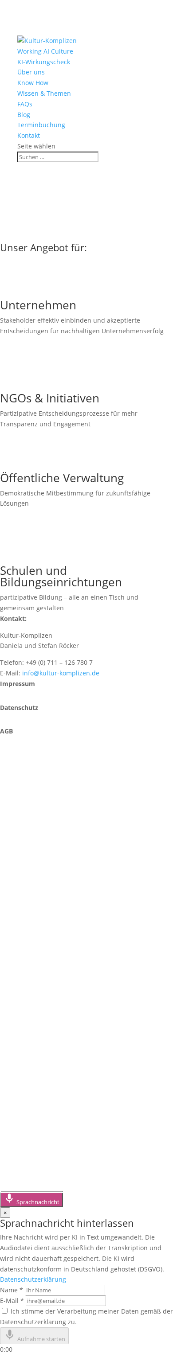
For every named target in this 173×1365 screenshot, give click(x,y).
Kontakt (28, 135)
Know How (32, 82)
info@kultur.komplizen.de (62, 942)
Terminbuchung (41, 125)
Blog (23, 114)
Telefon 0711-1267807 (54, 815)
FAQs (24, 104)
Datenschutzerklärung (33, 1279)
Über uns (31, 72)
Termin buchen (40, 872)
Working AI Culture (45, 51)
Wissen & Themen (44, 93)
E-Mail (12, 1300)
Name (11, 1290)
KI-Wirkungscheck (43, 62)
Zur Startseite (37, 235)
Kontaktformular (44, 843)
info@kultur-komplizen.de (60, 673)
